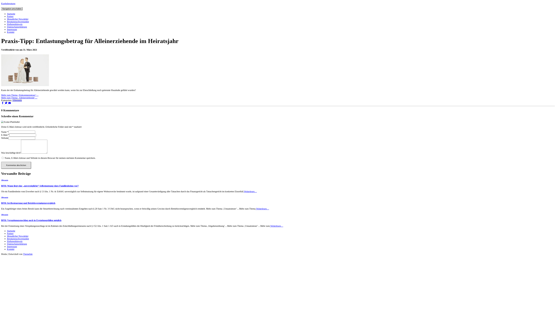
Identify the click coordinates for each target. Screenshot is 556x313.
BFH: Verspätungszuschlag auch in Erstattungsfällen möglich (31, 220)
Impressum (12, 29)
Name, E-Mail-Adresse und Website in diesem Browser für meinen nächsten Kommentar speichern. (50, 158)
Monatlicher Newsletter (17, 19)
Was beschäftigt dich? (11, 153)
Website (4, 138)
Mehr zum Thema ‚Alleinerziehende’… (19, 98)
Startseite (11, 14)
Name (4, 132)
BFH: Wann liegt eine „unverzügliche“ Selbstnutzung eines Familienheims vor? (40, 186)
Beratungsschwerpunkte (18, 21)
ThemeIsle (28, 254)
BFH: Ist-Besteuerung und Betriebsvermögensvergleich (28, 203)
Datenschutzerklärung (17, 27)
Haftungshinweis (14, 24)
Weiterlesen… (250, 191)
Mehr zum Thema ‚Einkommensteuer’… (20, 95)
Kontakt (10, 32)
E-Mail (5, 135)
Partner (10, 16)
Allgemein (17, 100)
